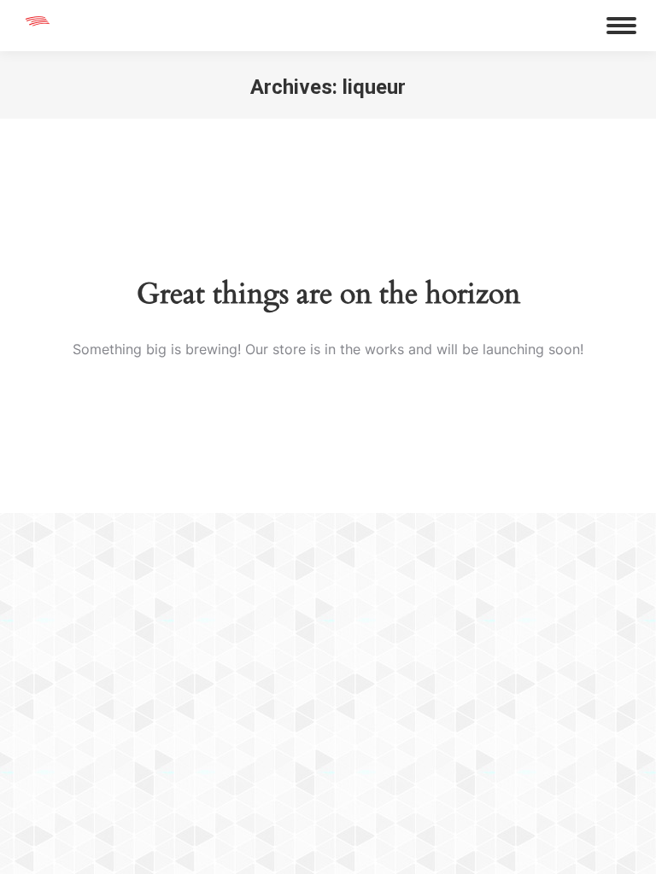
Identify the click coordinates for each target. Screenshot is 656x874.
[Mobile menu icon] (621, 25)
